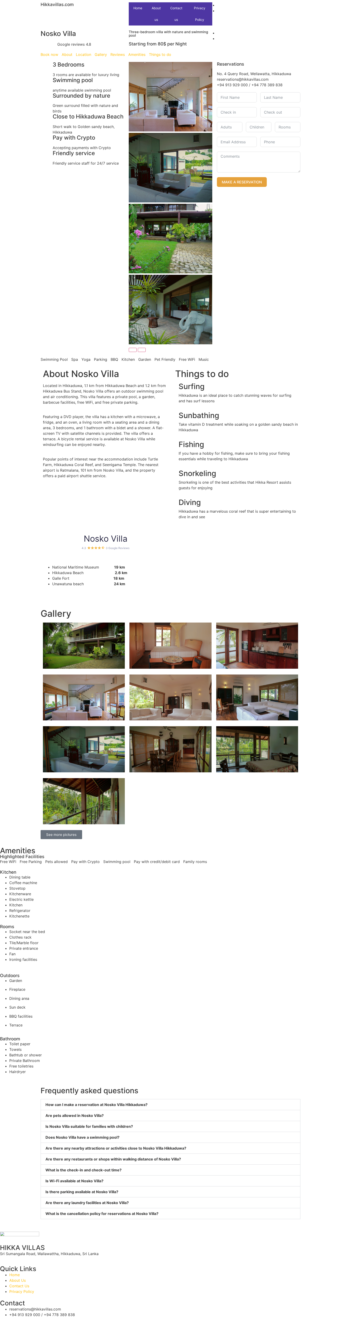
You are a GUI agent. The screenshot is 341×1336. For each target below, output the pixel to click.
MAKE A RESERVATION (242, 182)
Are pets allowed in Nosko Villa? (74, 1115)
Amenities (136, 54)
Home (137, 8)
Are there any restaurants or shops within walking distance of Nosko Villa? (113, 1159)
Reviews (117, 54)
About (67, 54)
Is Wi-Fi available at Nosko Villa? (74, 1181)
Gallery (101, 54)
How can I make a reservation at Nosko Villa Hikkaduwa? (96, 1104)
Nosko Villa (105, 539)
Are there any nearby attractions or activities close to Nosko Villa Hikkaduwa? (115, 1148)
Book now (49, 54)
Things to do (160, 54)
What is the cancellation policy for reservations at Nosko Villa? (101, 1213)
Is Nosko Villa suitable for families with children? (89, 1126)
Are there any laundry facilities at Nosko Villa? (87, 1202)
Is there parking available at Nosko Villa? (81, 1191)
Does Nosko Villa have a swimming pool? (82, 1137)
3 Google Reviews (117, 548)
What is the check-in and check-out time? (83, 1170)
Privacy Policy (199, 14)
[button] (170, 1104)
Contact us (176, 14)
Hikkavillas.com (57, 4)
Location (83, 54)
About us (156, 14)
